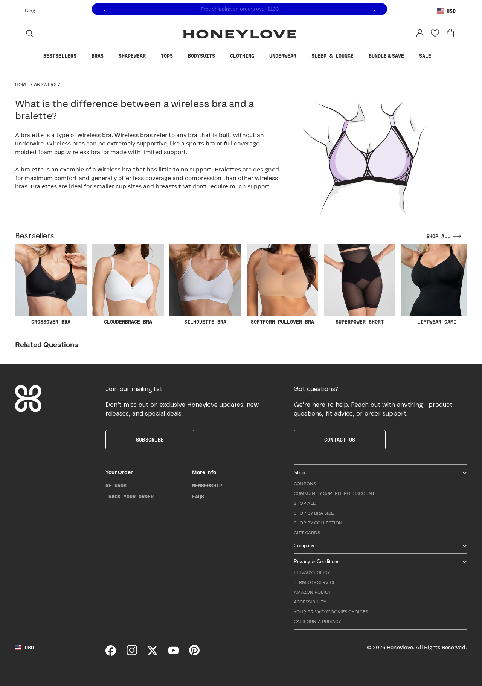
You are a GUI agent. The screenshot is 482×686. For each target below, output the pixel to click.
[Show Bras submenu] (109, 56)
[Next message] (375, 9)
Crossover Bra (50, 322)
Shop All (305, 503)
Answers (45, 85)
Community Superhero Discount (334, 494)
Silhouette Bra (205, 322)
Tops (167, 56)
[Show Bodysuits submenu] (221, 56)
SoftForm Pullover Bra (282, 322)
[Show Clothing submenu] (260, 56)
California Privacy (317, 622)
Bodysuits (201, 56)
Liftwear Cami (436, 322)
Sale (425, 56)
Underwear (282, 56)
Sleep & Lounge (332, 56)
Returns (116, 486)
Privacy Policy (312, 573)
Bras (98, 56)
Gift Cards (307, 533)
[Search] (29, 33)
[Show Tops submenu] (178, 56)
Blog (30, 11)
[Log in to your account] (419, 33)
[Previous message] (104, 9)
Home (22, 85)
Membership (207, 486)
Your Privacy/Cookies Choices (331, 612)
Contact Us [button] (339, 440)
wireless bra (94, 135)
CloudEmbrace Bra (128, 322)
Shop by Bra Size (314, 513)
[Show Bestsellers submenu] (82, 56)
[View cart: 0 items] (450, 33)
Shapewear (132, 56)
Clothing (242, 56)
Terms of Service (315, 583)
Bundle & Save (386, 56)
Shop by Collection (318, 523)
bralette (32, 170)
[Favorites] (434, 33)
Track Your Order (129, 497)
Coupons (305, 484)
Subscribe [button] (150, 440)
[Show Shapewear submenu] (151, 56)
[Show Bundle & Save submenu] (410, 56)
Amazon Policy (312, 592)
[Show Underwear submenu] (302, 56)
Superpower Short (360, 322)
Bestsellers (59, 56)
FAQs (198, 497)
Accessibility (310, 602)
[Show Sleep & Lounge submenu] (359, 56)
